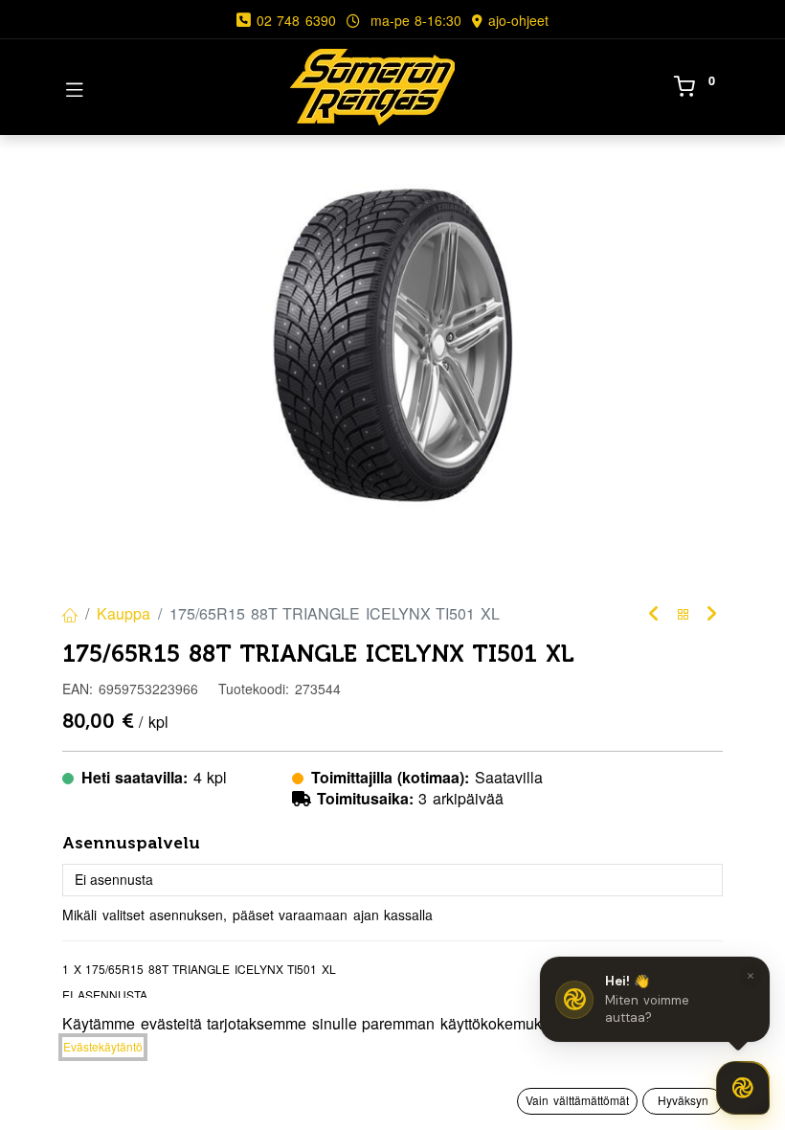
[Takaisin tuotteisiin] (683, 614)
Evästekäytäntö (103, 1046)
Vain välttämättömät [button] (577, 1100)
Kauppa (123, 613)
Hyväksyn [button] (683, 1100)
